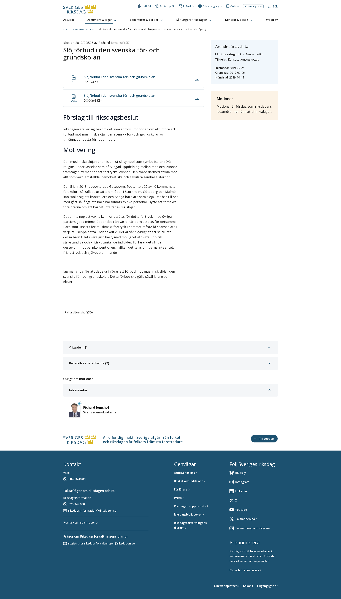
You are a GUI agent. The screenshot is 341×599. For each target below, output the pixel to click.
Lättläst (146, 6)
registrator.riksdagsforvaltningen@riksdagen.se (101, 543)
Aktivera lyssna (253, 6)
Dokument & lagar (83, 29)
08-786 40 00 (77, 479)
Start (66, 29)
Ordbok (234, 6)
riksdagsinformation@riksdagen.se (92, 511)
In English (188, 6)
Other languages (212, 6)
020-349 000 (77, 504)
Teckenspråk (167, 6)
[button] (102, 20)
